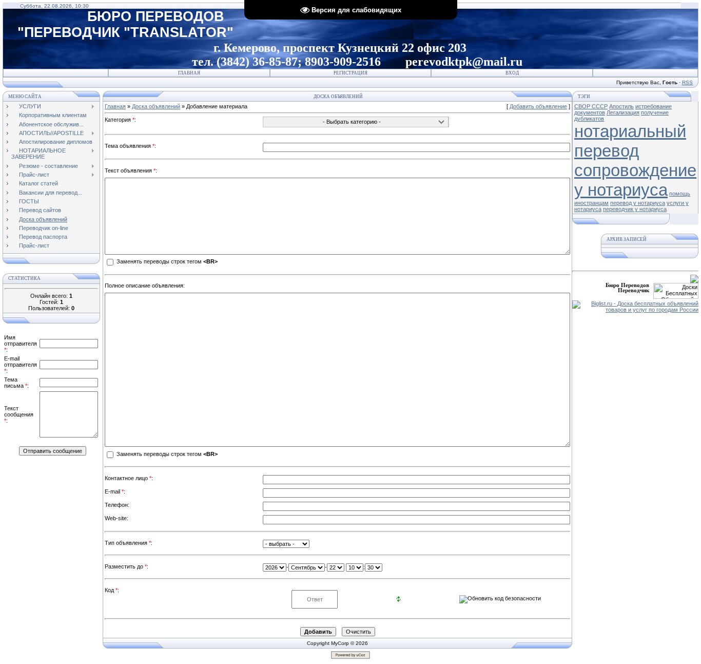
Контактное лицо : (129, 478)
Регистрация (350, 72)
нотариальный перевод (630, 141)
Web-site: (116, 518)
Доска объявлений (156, 106)
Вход (512, 72)
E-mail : (115, 491)
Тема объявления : (130, 146)
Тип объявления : (128, 543)
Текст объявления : (131, 170)
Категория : (120, 120)
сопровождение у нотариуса (635, 180)
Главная (189, 72)
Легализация (623, 112)
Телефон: (117, 505)
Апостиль (621, 106)
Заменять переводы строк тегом (166, 262)
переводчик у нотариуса (635, 209)
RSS (687, 82)
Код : (112, 590)
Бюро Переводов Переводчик (627, 287)
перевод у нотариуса (637, 203)
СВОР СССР (591, 106)
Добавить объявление (538, 106)
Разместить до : (126, 566)
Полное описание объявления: (145, 285)
